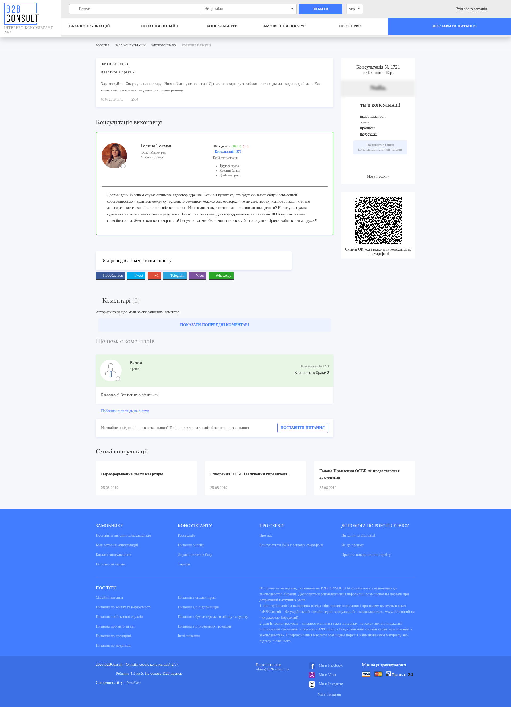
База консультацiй (89, 26)
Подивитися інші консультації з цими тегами (380, 147)
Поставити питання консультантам (123, 535)
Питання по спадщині (113, 636)
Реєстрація (186, 535)
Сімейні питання (109, 598)
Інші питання (189, 636)
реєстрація (478, 9)
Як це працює (352, 545)
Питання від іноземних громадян (204, 626)
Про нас (265, 535)
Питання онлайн (159, 26)
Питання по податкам (113, 646)
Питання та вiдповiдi (358, 535)
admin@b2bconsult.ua (272, 669)
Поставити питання (303, 428)
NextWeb (134, 683)
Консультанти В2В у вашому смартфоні (291, 545)
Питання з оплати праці (197, 598)
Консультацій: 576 (228, 152)
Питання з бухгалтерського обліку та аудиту (213, 617)
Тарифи (184, 564)
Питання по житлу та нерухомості (123, 607)
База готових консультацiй (117, 545)
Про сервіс (350, 26)
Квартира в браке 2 (311, 372)
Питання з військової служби (119, 617)
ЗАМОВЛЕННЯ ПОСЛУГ (284, 26)
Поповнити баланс (111, 564)
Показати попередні (214, 325)
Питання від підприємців (198, 607)
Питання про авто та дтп (115, 626)
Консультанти (222, 26)
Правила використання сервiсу (366, 555)
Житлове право (114, 64)
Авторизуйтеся (108, 312)
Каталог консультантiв (113, 555)
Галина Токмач (156, 145)
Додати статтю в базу (195, 555)
